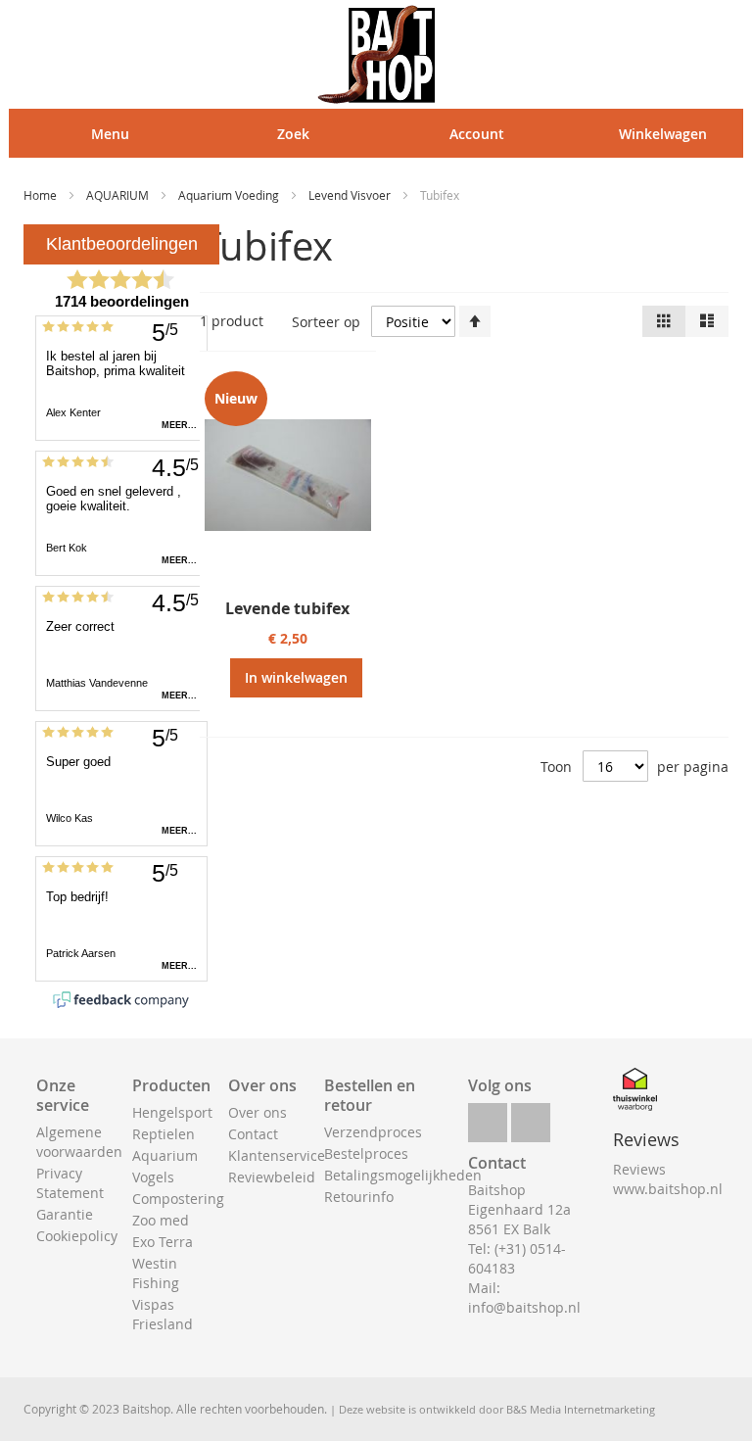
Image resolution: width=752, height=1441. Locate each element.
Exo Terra (162, 1241)
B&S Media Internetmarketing (580, 1409)
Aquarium (165, 1155)
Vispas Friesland (162, 1314)
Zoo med (160, 1220)
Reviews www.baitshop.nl (668, 1179)
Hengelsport (172, 1112)
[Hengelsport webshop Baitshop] (376, 54)
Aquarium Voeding (230, 195)
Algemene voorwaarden (79, 1142)
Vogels (153, 1177)
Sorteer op (326, 321)
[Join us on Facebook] (487, 1117)
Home (42, 195)
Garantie (64, 1214)
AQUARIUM (119, 195)
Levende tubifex (287, 608)
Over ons (257, 1112)
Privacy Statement (70, 1183)
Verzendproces (373, 1132)
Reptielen (163, 1134)
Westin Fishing (155, 1273)
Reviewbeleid (271, 1177)
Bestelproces (366, 1153)
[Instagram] (530, 1117)
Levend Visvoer (351, 195)
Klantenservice (276, 1155)
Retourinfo (359, 1196)
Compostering (178, 1198)
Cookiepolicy (77, 1235)
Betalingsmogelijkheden (403, 1175)
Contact (253, 1134)
